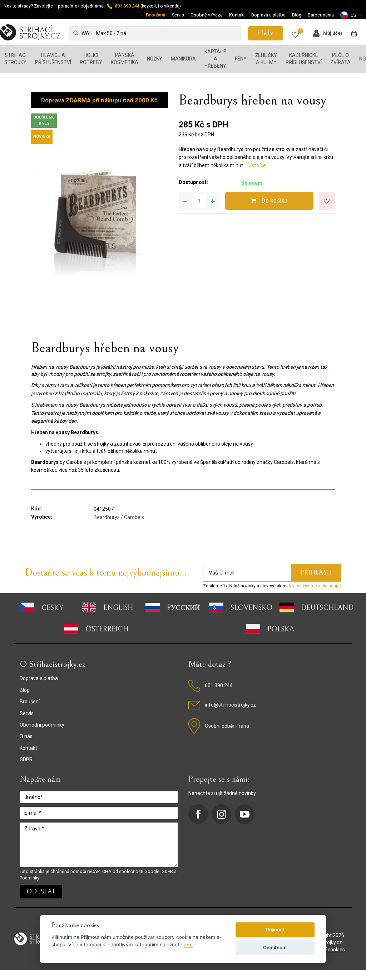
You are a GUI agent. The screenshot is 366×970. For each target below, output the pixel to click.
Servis (178, 15)
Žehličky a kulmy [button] (266, 58)
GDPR (26, 759)
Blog (296, 15)
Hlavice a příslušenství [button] (53, 58)
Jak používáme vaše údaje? (314, 585)
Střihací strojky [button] (15, 58)
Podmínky (29, 878)
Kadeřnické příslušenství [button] (304, 58)
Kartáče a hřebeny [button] (215, 59)
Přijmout (275, 929)
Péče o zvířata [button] (340, 58)
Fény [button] (241, 59)
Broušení (155, 15)
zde (188, 944)
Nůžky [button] (154, 59)
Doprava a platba (268, 15)
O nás (26, 736)
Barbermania (321, 15)
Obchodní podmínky (42, 725)
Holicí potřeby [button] (91, 58)
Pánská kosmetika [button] (124, 58)
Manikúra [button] (183, 59)
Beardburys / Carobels (119, 517)
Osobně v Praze (207, 15)
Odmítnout (275, 947)
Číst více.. (257, 165)
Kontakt (237, 15)
